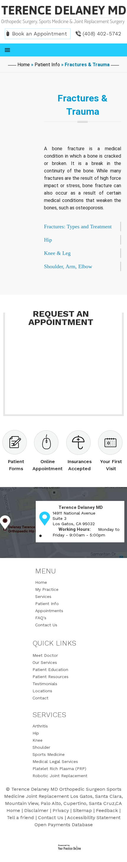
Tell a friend (20, 817)
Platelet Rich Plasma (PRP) (59, 768)
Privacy (61, 810)
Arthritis (40, 726)
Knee (37, 740)
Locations (42, 690)
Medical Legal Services (55, 761)
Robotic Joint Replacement (59, 775)
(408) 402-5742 (102, 33)
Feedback (107, 810)
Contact (40, 698)
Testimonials (44, 683)
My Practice (46, 589)
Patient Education (50, 669)
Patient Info (47, 64)
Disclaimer (36, 810)
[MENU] (63, 49)
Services (43, 596)
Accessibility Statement (94, 817)
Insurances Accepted (79, 465)
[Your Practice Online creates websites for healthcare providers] (66, 847)
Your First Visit (111, 465)
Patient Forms (16, 465)
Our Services (44, 662)
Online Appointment (47, 465)
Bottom (118, 850)
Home (23, 64)
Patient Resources (50, 676)
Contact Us (46, 624)
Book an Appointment (39, 33)
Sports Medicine (48, 754)
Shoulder (41, 747)
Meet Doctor (45, 655)
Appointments (49, 610)
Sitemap (82, 810)
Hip (35, 733)
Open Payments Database (64, 824)
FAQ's (40, 617)
